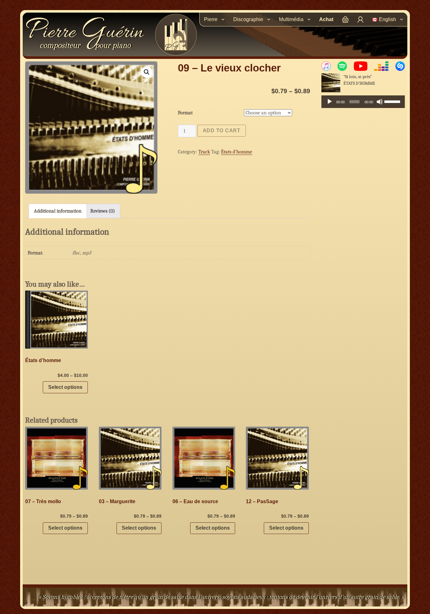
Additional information (58, 211)
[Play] (329, 102)
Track (204, 152)
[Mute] (379, 102)
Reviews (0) (102, 211)
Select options (65, 387)
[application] (363, 101)
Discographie (248, 19)
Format (185, 113)
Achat (326, 19)
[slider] (393, 101)
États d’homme (236, 152)
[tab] (58, 211)
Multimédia (291, 19)
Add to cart (221, 130)
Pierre (84, 32)
